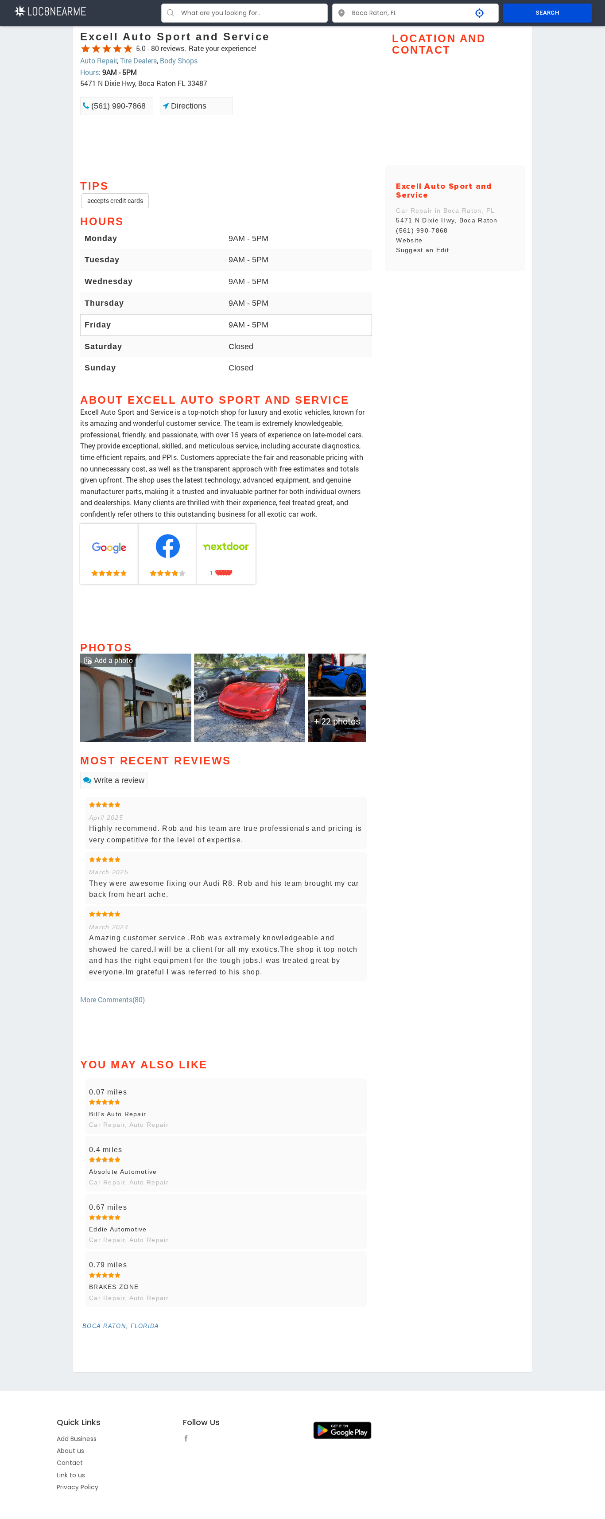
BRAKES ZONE (114, 1286)
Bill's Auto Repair (117, 1114)
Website (409, 240)
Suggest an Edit (422, 249)
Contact (70, 1462)
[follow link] (188, 1439)
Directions (187, 105)
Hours (89, 72)
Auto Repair (98, 60)
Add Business (77, 1438)
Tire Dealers (138, 60)
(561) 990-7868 (117, 105)
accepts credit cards (115, 200)
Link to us (71, 1475)
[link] (109, 554)
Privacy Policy (77, 1487)
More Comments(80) (112, 999)
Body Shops (179, 60)
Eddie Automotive (118, 1229)
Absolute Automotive (123, 1171)
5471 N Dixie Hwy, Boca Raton (446, 220)
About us (70, 1450)
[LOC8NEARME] (49, 10)
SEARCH (547, 12)
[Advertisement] (226, 147)
